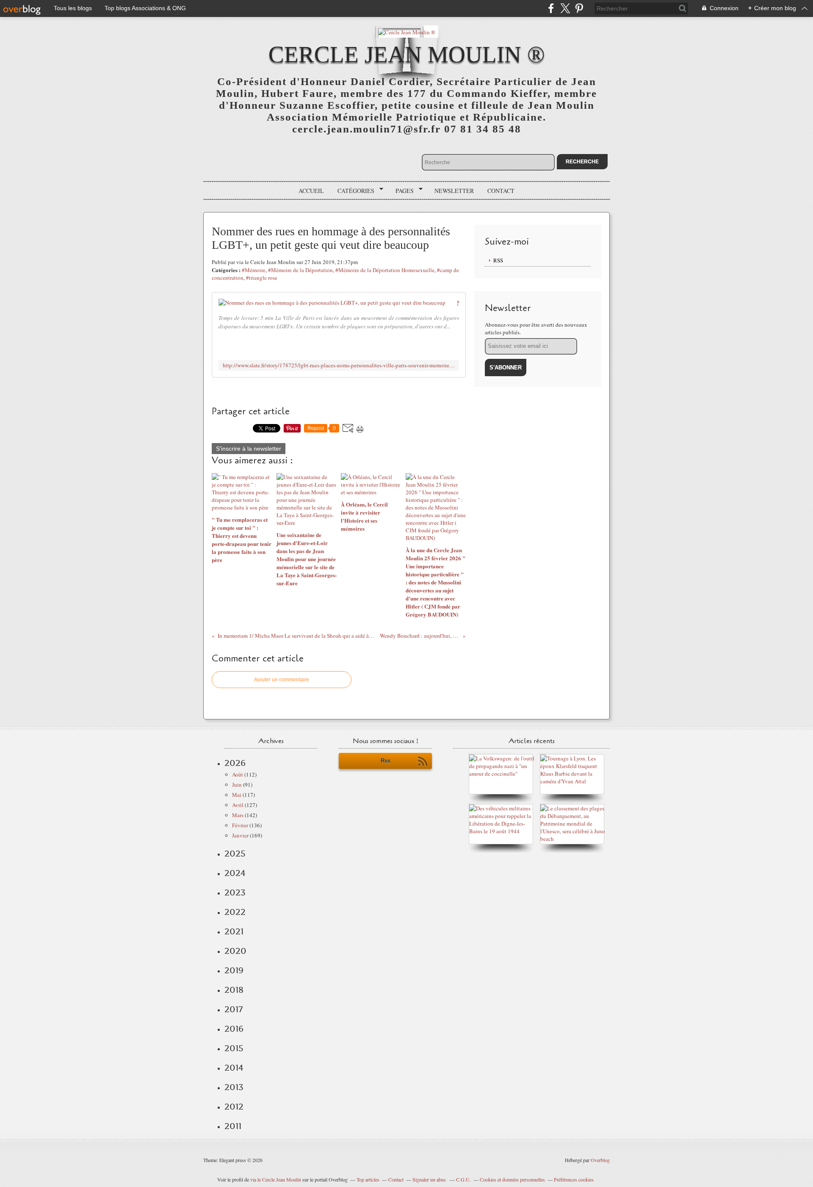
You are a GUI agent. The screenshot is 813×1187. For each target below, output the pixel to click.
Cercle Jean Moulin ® (406, 54)
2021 (233, 931)
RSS (498, 260)
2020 (235, 951)
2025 (235, 853)
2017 (233, 1009)
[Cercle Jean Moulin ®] (406, 31)
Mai (236, 795)
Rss (385, 760)
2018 (233, 990)
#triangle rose (261, 277)
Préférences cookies (574, 1179)
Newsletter (454, 191)
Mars (237, 815)
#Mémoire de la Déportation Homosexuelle (384, 270)
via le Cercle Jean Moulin (275, 1179)
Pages (402, 191)
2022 (235, 912)
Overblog (600, 1160)
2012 (233, 1107)
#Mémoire (253, 270)
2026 (235, 763)
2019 (233, 970)
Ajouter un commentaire (281, 680)
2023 (235, 892)
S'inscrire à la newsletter (248, 448)
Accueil (311, 191)
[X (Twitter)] (565, 8)
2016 (233, 1029)
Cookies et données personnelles (512, 1179)
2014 (233, 1068)
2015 (233, 1048)
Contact (500, 191)
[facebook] (551, 8)
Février (240, 825)
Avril (237, 805)
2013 (233, 1087)
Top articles (368, 1179)
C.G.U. (463, 1179)
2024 (235, 873)
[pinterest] (579, 8)
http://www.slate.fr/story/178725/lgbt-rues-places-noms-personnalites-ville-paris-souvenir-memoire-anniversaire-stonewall (339, 365)
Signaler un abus (429, 1179)
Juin (237, 784)
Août (237, 774)
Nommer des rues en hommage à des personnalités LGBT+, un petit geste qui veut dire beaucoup (458, 303)
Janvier (240, 835)
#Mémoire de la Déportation (300, 270)
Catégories (353, 191)
